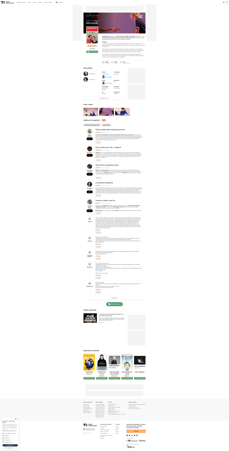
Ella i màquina (139, 372)
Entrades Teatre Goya (100, 415)
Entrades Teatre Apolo (100, 414)
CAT (227, 1)
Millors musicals (111, 409)
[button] (10, 430)
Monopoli (116, 74)
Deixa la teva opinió (93, 51)
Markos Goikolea (90, 136)
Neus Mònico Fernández (89, 171)
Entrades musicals (86, 407)
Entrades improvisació (87, 411)
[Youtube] (134, 435)
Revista (34, 2)
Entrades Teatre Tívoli (100, 404)
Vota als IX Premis (48, 2)
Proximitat (90, 15)
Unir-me (136, 431)
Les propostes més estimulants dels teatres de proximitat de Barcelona (111, 314)
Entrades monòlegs (86, 412)
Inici (87, 15)
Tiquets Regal (110, 405)
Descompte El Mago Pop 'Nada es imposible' (137, 404)
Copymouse (85, 433)
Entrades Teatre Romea (100, 408)
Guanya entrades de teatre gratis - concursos (117, 414)
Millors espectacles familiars (113, 411)
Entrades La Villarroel (100, 409)
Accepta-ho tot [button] (10, 445)
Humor (116, 429)
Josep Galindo (105, 74)
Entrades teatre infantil (87, 408)
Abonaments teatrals (112, 404)
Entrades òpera (86, 409)
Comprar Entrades (89, 378)
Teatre (94, 15)
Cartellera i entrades (21, 2)
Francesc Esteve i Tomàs (90, 207)
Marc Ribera (89, 152)
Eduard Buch (92, 73)
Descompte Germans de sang (134, 408)
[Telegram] (137, 435)
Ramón (117, 210)
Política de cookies (104, 431)
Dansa (116, 433)
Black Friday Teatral (112, 412)
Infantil (116, 431)
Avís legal (102, 428)
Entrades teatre (86, 404)
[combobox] (139, 2)
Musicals (117, 428)
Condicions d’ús (103, 433)
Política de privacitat (104, 429)
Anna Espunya (117, 88)
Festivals (40, 2)
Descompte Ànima (132, 405)
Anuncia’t (102, 438)
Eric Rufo (104, 93)
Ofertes (29, 2)
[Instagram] (132, 435)
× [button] (17, 419)
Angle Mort (89, 372)
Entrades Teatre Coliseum (100, 405)
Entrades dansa (86, 405)
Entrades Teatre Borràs (100, 407)
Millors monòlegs (111, 408)
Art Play (103, 89)
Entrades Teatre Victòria (100, 412)
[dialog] (10, 434)
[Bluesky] (129, 435)
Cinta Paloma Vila (90, 189)
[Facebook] (127, 435)
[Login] (223, 2)
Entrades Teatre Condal (100, 411)
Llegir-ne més (4, 429)
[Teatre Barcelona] (7, 2)
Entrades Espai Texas (100, 416)
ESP (227, 3)
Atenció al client (103, 426)
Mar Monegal (109, 77)
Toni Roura (116, 93)
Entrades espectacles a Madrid (114, 407)
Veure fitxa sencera (104, 98)
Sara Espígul (92, 79)
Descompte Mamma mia (133, 407)
